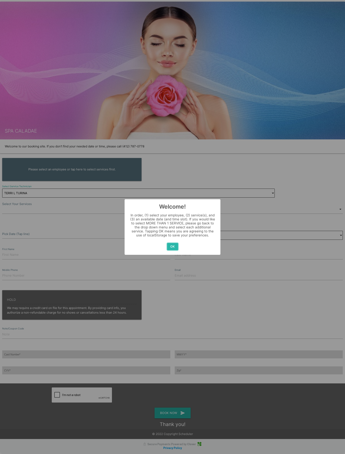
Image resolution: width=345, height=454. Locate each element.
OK (172, 246)
